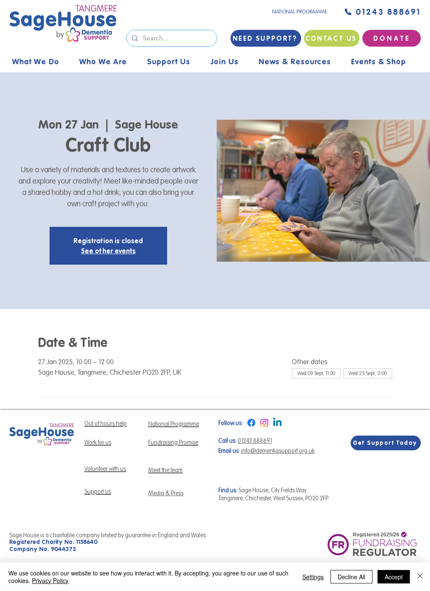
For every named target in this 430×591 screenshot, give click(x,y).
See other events (108, 250)
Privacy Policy (50, 580)
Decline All (351, 577)
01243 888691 (255, 440)
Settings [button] (313, 577)
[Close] (420, 576)
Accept (394, 577)
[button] (301, 61)
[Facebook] (251, 423)
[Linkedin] (277, 423)
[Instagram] (264, 423)
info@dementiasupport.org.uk (278, 451)
